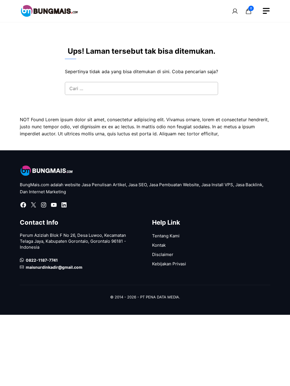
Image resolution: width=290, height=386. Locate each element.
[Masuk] (235, 11)
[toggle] (266, 11)
